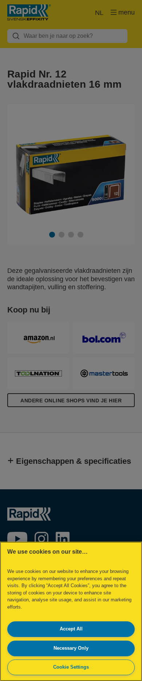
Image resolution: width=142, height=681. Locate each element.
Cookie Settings (71, 667)
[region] (71, 611)
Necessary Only (71, 648)
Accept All (71, 629)
